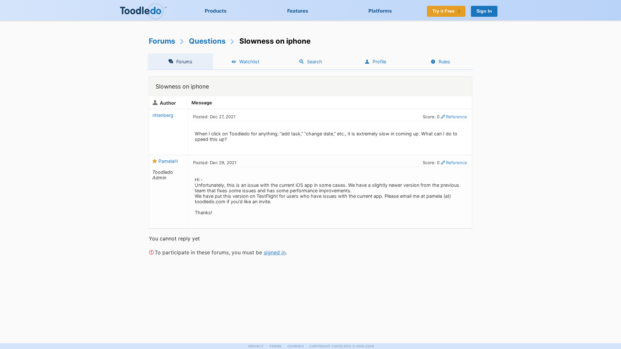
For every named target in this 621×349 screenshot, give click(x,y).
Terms (275, 346)
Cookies (296, 346)
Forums (162, 41)
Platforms (380, 11)
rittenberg (162, 115)
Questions (207, 41)
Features (297, 11)
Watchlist (249, 61)
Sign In (484, 11)
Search (314, 61)
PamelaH (168, 161)
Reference (456, 116)
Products (216, 11)
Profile (379, 61)
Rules (444, 61)
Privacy (256, 346)
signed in (275, 252)
